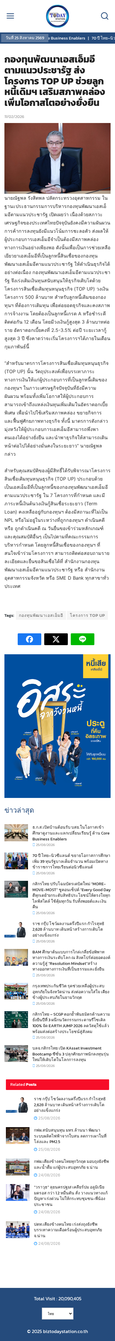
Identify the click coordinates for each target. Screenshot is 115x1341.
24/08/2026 (48, 1175)
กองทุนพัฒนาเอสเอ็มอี (41, 615)
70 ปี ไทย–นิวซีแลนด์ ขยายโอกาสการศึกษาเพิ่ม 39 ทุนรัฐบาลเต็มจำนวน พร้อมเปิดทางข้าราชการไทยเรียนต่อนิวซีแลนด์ (71, 861)
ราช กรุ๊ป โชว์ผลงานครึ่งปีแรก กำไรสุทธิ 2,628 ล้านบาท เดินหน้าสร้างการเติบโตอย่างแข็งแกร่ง (68, 929)
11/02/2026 (14, 117)
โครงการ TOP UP (87, 615)
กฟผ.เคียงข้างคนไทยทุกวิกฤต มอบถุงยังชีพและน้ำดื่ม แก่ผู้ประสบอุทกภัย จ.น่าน (71, 1164)
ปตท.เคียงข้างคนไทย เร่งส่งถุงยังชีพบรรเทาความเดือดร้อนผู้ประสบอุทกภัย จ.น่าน (68, 1230)
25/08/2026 (45, 844)
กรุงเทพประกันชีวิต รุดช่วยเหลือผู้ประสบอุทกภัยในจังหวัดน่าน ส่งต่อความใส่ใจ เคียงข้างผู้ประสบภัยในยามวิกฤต (70, 992)
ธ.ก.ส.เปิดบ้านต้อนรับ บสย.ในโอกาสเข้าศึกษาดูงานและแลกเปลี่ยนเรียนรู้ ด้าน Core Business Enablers (71, 833)
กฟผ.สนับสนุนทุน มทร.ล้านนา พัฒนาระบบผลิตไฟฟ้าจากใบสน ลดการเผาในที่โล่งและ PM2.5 (70, 1136)
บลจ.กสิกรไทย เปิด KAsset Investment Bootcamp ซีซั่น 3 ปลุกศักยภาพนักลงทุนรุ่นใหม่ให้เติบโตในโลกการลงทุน (70, 1054)
